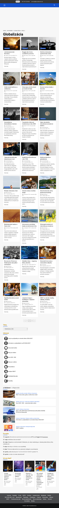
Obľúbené (30, 393)
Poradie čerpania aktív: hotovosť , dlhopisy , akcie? (7, 476)
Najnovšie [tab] (16, 388)
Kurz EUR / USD (12, 357)
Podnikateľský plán (13, 376)
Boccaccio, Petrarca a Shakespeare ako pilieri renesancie (10, 262)
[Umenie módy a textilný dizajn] (29, 182)
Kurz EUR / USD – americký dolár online (26, 403)
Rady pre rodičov (12, 362)
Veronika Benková (44, 127)
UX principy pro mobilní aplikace (18, 475)
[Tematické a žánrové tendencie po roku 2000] (29, 113)
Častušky (10, 380)
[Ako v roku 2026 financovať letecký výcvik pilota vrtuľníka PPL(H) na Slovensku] (9, 413)
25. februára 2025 (8, 127)
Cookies (29, 495)
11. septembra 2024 (27, 304)
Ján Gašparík (25, 227)
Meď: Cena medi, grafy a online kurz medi (26, 394)
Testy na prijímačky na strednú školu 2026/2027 (20, 338)
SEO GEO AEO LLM (9, 497)
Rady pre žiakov (12, 352)
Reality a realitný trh (51, 469)
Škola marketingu (37, 499)
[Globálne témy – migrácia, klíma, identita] (29, 252)
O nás (19, 495)
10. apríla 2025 (32, 90)
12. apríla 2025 (14, 90)
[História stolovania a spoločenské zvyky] (47, 43)
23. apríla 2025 (50, 55)
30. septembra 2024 (45, 265)
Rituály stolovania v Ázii (10, 191)
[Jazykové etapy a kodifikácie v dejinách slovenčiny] (29, 289)
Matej (39, 485)
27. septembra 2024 (9, 302)
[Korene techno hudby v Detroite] (47, 78)
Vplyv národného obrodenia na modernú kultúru (46, 123)
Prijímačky (25, 497)
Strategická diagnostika (30, 426)
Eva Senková (7, 90)
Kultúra (44, 499)
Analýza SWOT (12, 371)
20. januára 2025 (44, 128)
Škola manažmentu (26, 499)
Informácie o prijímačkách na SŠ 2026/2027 (19, 343)
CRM (38, 469)
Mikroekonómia (18, 469)
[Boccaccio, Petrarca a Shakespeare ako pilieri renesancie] (11, 252)
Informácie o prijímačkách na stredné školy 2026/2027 (30, 419)
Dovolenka (27, 501)
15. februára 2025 (32, 125)
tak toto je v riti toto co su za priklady (16, 446)
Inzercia (9, 495)
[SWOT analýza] (9, 429)
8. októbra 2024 (8, 267)
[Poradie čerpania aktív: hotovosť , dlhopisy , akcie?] (8, 466)
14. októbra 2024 (44, 229)
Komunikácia (11, 366)
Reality (49, 495)
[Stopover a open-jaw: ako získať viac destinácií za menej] (29, 466)
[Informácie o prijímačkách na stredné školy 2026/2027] (9, 421)
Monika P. (43, 90)
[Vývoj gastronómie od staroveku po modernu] (47, 215)
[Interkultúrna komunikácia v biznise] (11, 113)
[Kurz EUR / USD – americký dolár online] (9, 404)
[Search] (54, 5)
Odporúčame (34, 393)
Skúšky (33, 501)
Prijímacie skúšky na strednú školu (32, 418)
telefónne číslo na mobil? (14, 439)
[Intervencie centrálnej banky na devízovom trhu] (29, 215)
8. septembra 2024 (44, 302)
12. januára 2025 (8, 162)
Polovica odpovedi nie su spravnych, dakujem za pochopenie (22, 449)
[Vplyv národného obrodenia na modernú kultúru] (47, 113)
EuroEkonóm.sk (33, 505)
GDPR (24, 495)
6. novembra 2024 (33, 194)
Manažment (19, 497)
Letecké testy (36, 495)
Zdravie (51, 497)
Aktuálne (17, 393)
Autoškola (43, 495)
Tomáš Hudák (8, 481)
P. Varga (24, 264)
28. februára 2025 (50, 90)
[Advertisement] (29, 18)
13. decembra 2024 (27, 162)
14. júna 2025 (12, 55)
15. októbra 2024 (33, 227)
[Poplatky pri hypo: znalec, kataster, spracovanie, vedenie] (51, 466)
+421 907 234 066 (26, 1)
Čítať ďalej (6, 66)
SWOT (7, 499)
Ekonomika (45, 497)
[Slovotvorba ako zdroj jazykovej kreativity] (47, 182)
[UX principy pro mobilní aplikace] (19, 466)
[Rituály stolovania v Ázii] (11, 182)
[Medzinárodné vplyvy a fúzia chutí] (11, 215)
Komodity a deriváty (23, 393)
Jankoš (6, 55)
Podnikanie (28, 469)
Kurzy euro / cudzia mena (25, 401)
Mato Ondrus (25, 55)
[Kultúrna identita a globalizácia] (47, 148)
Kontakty (14, 495)
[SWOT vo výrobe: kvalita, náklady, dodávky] (47, 289)
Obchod (50, 499)
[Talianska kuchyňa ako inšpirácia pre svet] (11, 148)
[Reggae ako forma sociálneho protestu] (29, 43)
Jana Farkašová (8, 125)
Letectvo (17, 409)
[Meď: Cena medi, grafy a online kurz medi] (9, 396)
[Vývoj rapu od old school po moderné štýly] (29, 78)
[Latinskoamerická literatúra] (11, 43)
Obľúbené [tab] (7, 388)
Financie (39, 497)
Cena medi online (12, 347)
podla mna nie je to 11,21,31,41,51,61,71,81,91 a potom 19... (23, 451)
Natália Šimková (8, 192)
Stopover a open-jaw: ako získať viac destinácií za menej (29, 476)
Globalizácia (7, 48)
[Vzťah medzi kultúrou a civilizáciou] (11, 78)
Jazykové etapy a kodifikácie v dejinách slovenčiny (28, 299)
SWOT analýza (19, 428)
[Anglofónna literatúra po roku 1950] (29, 148)
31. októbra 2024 (44, 195)
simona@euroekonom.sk (37, 1)
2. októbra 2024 (31, 264)
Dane (6, 469)
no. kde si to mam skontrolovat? (16, 454)
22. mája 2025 (32, 55)
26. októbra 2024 (15, 227)
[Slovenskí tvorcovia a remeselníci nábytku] (47, 252)
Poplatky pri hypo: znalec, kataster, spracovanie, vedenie (50, 476)
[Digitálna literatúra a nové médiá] (11, 289)
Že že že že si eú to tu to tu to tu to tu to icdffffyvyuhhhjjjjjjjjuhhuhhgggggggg (29, 437)
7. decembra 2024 (44, 162)
